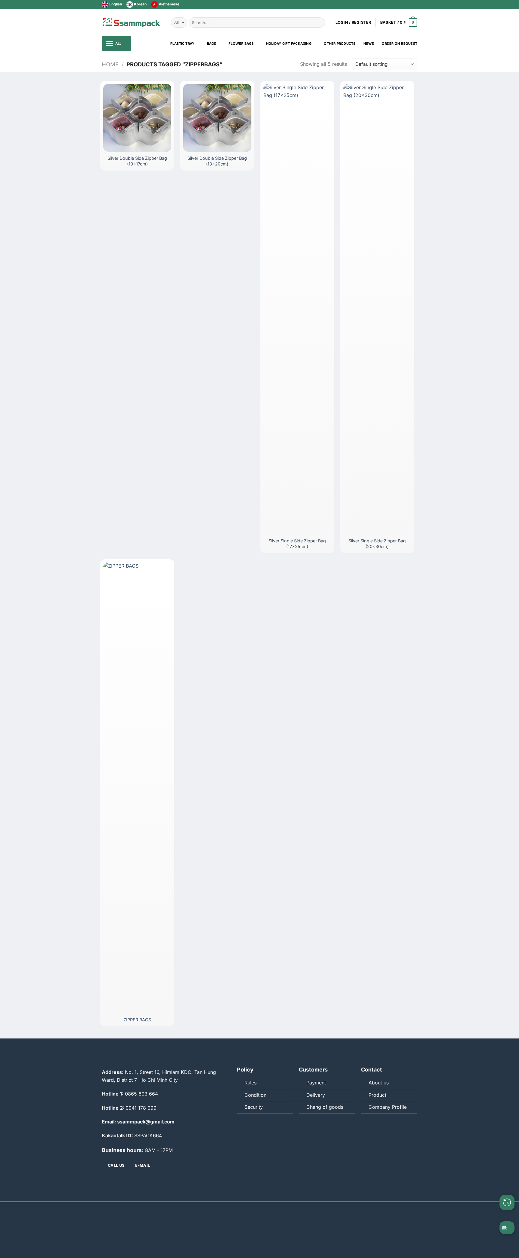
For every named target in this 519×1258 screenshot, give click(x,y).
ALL (118, 43)
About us (379, 1083)
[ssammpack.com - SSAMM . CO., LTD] (132, 22)
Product (377, 1095)
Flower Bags (241, 43)
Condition (255, 1095)
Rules (250, 1083)
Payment (316, 1083)
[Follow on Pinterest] (414, 4)
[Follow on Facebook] (397, 4)
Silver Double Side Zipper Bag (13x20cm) (217, 161)
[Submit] (319, 22)
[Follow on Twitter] (403, 4)
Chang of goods (324, 1107)
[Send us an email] (408, 4)
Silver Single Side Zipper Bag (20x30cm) (377, 543)
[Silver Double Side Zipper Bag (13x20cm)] (217, 118)
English (115, 4)
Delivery (315, 1095)
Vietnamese (168, 4)
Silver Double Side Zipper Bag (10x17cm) (137, 161)
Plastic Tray (182, 43)
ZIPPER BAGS (137, 1019)
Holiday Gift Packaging (288, 43)
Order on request (399, 43)
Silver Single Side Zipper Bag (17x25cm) (297, 543)
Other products (339, 43)
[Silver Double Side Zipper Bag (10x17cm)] (137, 118)
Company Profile (388, 1107)
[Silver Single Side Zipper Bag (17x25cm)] (297, 309)
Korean (140, 4)
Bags (211, 43)
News (368, 43)
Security (253, 1107)
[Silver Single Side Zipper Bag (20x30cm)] (377, 309)
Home (110, 64)
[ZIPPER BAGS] (137, 787)
